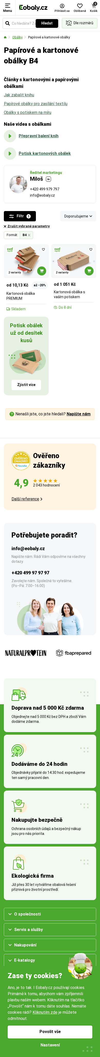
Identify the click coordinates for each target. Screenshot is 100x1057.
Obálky (17, 37)
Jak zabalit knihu (19, 95)
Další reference (25, 499)
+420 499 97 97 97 (30, 572)
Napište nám (79, 414)
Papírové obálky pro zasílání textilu (35, 103)
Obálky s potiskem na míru (27, 112)
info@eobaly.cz (42, 195)
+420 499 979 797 (44, 189)
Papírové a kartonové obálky (49, 37)
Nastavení (50, 1045)
